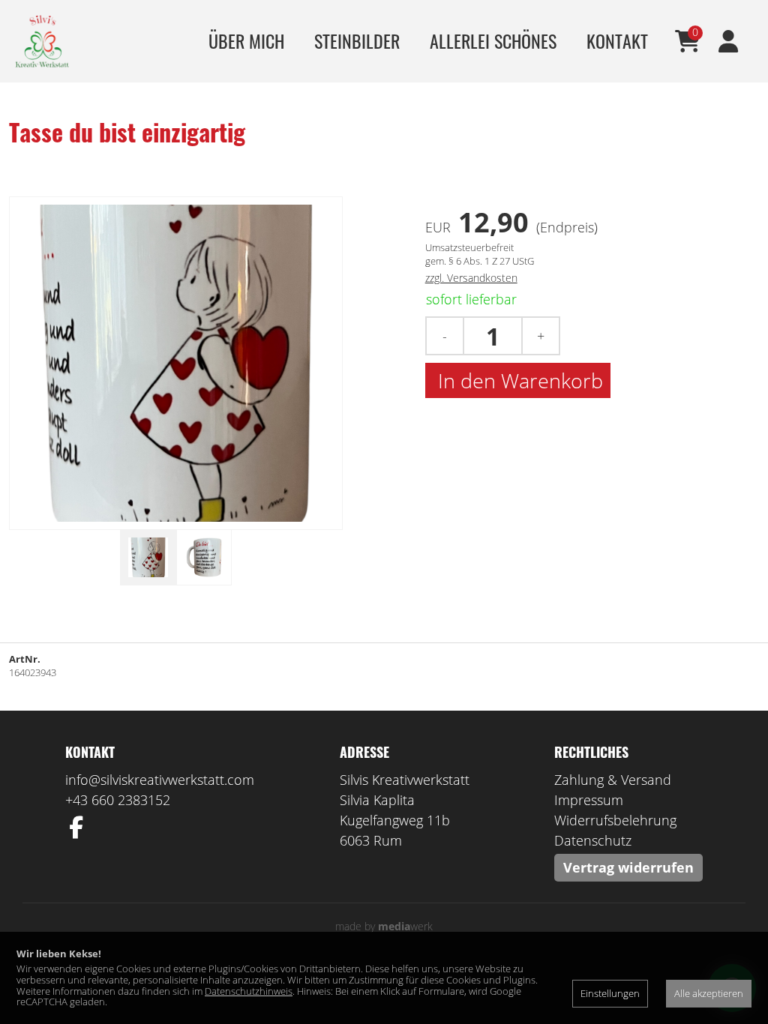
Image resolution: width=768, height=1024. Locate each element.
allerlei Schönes (493, 40)
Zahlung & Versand (612, 780)
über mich (246, 40)
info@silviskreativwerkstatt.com (159, 780)
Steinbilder (357, 40)
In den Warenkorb (518, 380)
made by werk (384, 926)
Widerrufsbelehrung (615, 820)
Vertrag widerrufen (628, 867)
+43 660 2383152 (117, 800)
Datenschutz (593, 840)
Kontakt (617, 40)
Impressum (588, 800)
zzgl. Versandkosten (471, 278)
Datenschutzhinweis (248, 991)
